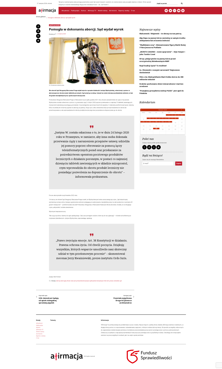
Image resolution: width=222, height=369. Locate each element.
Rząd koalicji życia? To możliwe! (153, 66)
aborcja (58, 281)
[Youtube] (178, 10)
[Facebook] (166, 10)
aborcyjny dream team (67, 281)
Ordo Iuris (106, 281)
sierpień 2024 (162, 110)
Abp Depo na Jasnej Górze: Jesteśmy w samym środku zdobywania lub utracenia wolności (162, 39)
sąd (121, 281)
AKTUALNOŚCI (55, 25)
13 (156, 122)
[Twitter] (170, 10)
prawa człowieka (114, 281)
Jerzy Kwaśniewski (79, 281)
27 (156, 128)
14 (162, 122)
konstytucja (100, 281)
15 (169, 122)
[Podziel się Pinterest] (38, 41)
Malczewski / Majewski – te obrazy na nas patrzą (160, 33)
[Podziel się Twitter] (38, 31)
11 (143, 122)
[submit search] (182, 3)
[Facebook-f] (144, 147)
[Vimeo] (183, 10)
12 (150, 122)
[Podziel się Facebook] (38, 26)
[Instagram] (174, 10)
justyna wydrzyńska (90, 281)
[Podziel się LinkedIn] (38, 36)
